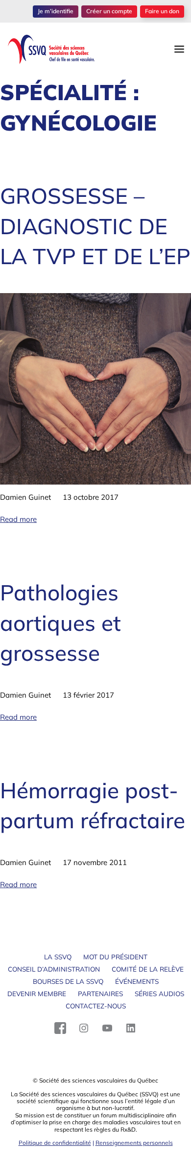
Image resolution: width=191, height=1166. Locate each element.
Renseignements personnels (134, 1142)
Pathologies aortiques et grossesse (60, 622)
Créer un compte (109, 11)
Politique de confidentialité (55, 1142)
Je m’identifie (55, 11)
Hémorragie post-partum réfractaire (92, 805)
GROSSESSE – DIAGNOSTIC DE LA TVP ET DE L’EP (95, 226)
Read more (18, 519)
